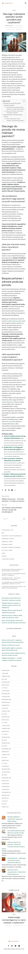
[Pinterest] (8, 490)
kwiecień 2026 (6, 682)
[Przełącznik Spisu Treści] (23, 101)
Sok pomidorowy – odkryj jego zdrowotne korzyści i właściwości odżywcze (16, 860)
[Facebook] (2, 490)
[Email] (12, 490)
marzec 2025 (5, 719)
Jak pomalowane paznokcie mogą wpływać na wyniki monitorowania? (16, 108)
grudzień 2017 (6, 786)
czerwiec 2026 (6, 676)
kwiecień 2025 (6, 717)
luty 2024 (4, 734)
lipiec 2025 (5, 708)
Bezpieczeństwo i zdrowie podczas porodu (13, 115)
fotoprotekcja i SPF (7, 530)
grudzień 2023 (6, 737)
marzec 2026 (5, 685)
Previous (4, 909)
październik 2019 (6, 777)
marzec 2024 (5, 731)
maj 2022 (4, 746)
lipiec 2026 (5, 673)
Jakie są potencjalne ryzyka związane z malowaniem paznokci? (15, 119)
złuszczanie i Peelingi (8, 559)
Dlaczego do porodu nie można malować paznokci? (12, 104)
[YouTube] (19, 946)
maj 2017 (4, 804)
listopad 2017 (5, 789)
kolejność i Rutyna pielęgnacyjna (12, 535)
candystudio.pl (9, 25)
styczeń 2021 (5, 766)
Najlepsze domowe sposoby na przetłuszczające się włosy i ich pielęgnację (11, 605)
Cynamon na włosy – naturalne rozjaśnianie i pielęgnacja (11, 578)
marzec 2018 (5, 780)
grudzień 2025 (6, 693)
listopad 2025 (6, 696)
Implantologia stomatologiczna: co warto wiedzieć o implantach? (12, 570)
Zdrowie (4, 556)
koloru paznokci (11, 421)
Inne (3, 533)
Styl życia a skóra (7, 550)
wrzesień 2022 (6, 743)
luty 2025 (4, 722)
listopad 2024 (6, 725)
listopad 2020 (6, 772)
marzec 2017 (5, 806)
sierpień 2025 (5, 705)
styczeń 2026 (5, 690)
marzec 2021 (5, 760)
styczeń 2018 (5, 783)
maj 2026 (4, 679)
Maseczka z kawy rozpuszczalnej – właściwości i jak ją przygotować (16, 872)
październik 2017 (6, 792)
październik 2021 (6, 748)
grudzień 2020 (6, 769)
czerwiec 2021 (6, 754)
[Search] (24, 519)
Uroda (14, 10)
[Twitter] (5, 490)
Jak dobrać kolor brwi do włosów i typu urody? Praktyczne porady (14, 587)
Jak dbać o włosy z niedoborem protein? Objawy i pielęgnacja (13, 574)
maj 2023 (4, 740)
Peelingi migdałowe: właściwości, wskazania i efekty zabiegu (15, 819)
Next (24, 909)
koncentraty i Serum (8, 538)
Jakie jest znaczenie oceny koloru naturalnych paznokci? (15, 112)
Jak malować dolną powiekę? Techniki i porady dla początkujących (12, 510)
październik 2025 (6, 699)
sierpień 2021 (5, 751)
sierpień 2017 (5, 798)
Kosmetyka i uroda (7, 541)
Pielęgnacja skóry (7, 544)
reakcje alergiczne (7, 402)
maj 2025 (4, 714)
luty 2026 (4, 687)
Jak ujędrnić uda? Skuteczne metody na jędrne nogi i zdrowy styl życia (13, 583)
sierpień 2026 (5, 670)
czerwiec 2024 (6, 728)
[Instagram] (15, 946)
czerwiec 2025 (6, 711)
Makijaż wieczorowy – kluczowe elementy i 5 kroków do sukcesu (13, 500)
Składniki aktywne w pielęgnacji (11, 547)
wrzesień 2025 (6, 702)
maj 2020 (4, 775)
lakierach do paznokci (15, 321)
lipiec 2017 (5, 801)
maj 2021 (4, 757)
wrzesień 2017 (6, 795)
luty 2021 (4, 763)
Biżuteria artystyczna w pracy (11, 645)
